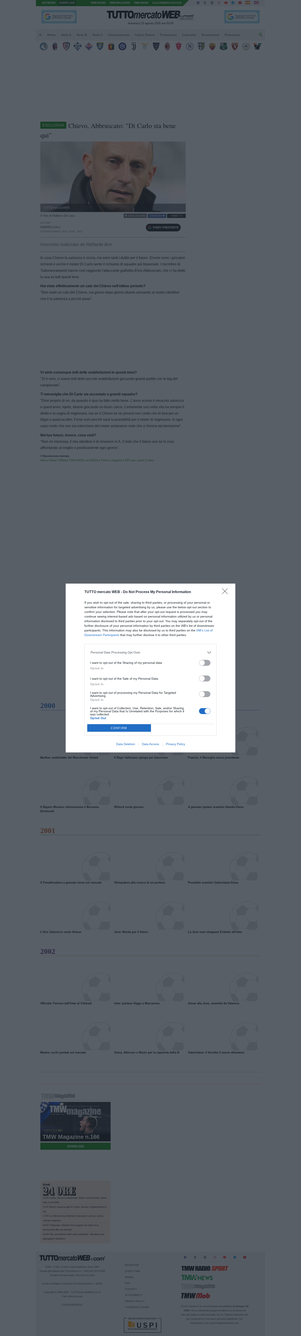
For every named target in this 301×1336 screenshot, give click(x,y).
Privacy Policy (175, 744)
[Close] (226, 592)
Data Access (150, 744)
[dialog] (150, 668)
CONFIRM (119, 728)
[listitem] (151, 652)
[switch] (204, 663)
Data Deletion (125, 744)
